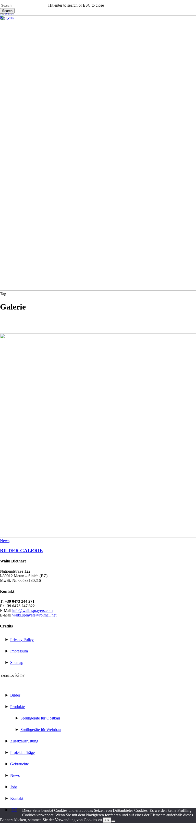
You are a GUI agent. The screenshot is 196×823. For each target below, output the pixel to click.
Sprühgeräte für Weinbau (40, 729)
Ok (107, 820)
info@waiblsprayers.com (32, 610)
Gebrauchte (19, 764)
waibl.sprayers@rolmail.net (34, 615)
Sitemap (16, 662)
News (4, 540)
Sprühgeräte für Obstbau (40, 718)
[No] (113, 821)
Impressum (19, 651)
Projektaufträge (22, 752)
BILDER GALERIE (21, 550)
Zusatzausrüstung (24, 741)
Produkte (17, 706)
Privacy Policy (22, 639)
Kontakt (16, 798)
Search (7, 11)
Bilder (15, 695)
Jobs (13, 787)
